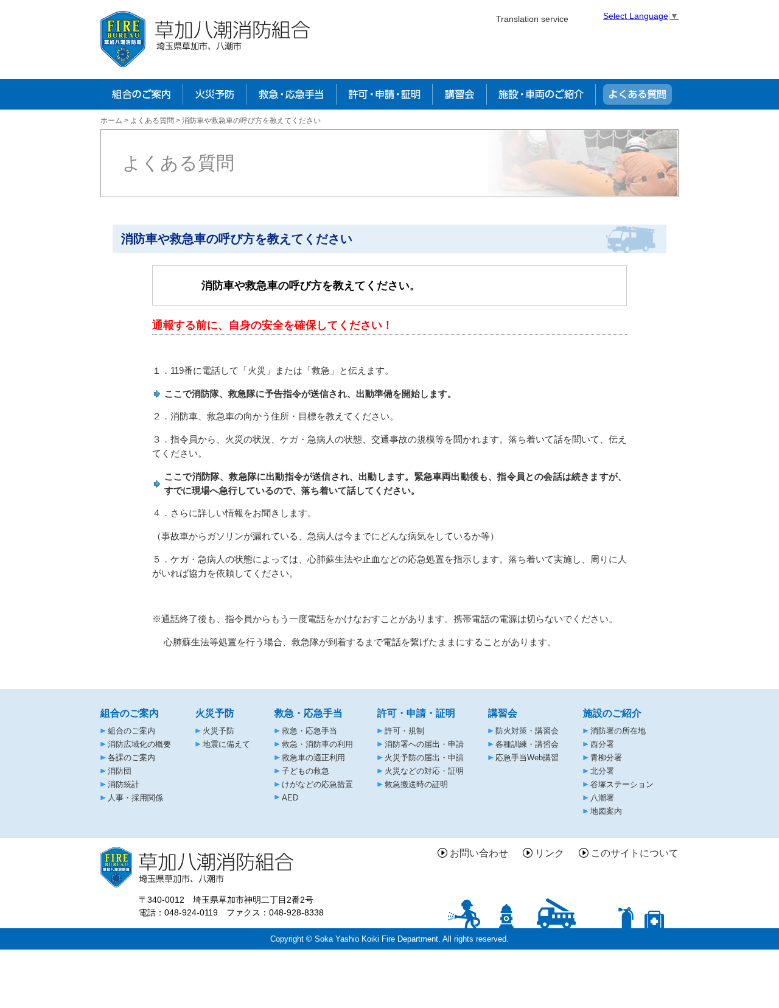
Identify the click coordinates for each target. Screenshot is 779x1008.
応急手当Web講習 (527, 757)
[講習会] (459, 94)
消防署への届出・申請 (424, 744)
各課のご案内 (131, 757)
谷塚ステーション (622, 784)
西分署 (602, 744)
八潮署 (602, 797)
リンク (549, 853)
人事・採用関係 (135, 797)
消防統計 (123, 784)
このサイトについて (635, 853)
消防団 (119, 770)
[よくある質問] (637, 94)
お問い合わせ (479, 853)
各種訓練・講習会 (527, 744)
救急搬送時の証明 (416, 784)
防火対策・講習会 (527, 730)
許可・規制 (404, 730)
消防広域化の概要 (139, 744)
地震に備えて (226, 744)
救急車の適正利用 (313, 757)
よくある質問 (152, 120)
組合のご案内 (131, 730)
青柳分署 (606, 757)
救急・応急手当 (309, 730)
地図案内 (606, 811)
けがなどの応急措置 (317, 784)
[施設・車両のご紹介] (541, 94)
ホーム (111, 120)
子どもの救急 (305, 770)
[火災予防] (214, 94)
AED (290, 797)
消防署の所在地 (618, 730)
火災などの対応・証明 (424, 770)
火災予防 (218, 730)
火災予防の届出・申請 (424, 757)
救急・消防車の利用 (317, 744)
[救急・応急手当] (291, 94)
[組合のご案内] (141, 94)
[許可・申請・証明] (384, 94)
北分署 (602, 770)
